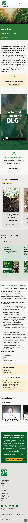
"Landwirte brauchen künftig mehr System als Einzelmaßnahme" (11, 419)
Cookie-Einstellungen (6, 519)
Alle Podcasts (6, 242)
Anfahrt (8, 514)
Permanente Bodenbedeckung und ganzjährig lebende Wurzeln (11, 220)
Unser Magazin (6, 402)
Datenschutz (20, 514)
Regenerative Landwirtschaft (11, 215)
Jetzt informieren (14, 168)
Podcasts (16, 33)
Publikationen (6, 33)
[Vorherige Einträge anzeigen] (2, 206)
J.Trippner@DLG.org (8, 389)
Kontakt (3, 514)
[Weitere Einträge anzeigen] (25, 206)
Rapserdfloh (7, 249)
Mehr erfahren (13, 84)
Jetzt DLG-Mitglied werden (14, 459)
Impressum (13, 514)
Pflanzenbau (5, 6)
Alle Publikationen (7, 183)
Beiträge (4, 37)
